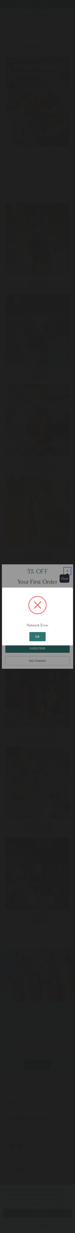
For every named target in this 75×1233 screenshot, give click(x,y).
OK (37, 637)
